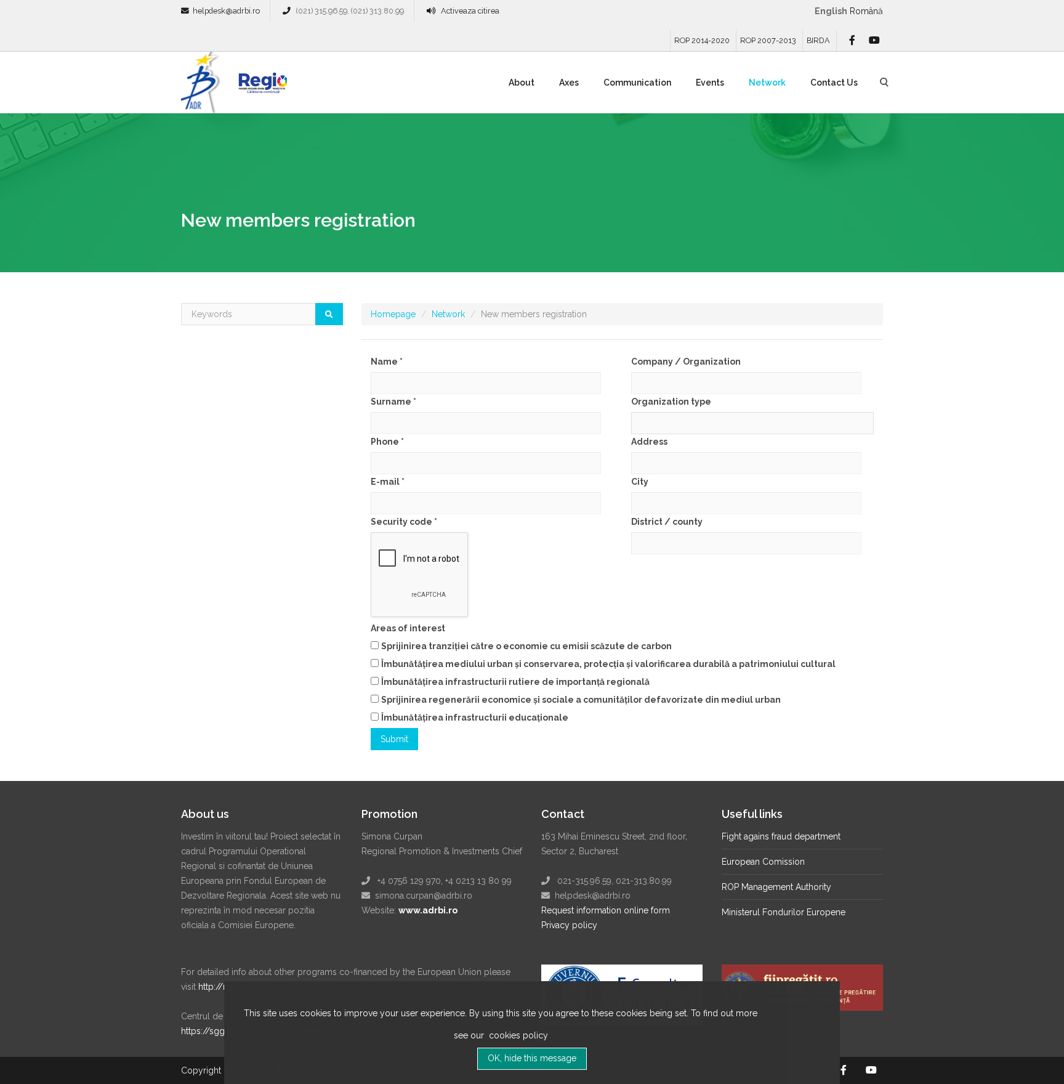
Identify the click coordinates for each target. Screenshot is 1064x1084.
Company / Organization (686, 361)
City (639, 482)
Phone (387, 442)
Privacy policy (569, 925)
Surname (393, 402)
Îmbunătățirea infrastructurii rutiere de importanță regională (515, 682)
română (866, 11)
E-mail (388, 482)
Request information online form (605, 910)
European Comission (763, 862)
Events (710, 82)
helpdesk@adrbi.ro (226, 10)
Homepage (393, 314)
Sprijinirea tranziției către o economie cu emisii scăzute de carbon (526, 646)
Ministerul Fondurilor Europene (783, 912)
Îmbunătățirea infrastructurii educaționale (474, 717)
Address (649, 442)
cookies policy (517, 1035)
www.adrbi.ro (427, 910)
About (521, 82)
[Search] (329, 314)
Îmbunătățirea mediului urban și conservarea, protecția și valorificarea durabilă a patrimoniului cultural (608, 664)
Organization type (671, 402)
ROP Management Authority (776, 887)
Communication (637, 82)
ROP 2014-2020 (702, 40)
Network (767, 82)
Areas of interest (408, 628)
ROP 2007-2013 (768, 40)
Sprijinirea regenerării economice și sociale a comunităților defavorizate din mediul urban (581, 700)
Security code (404, 522)
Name (387, 361)
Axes (569, 82)
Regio (260, 86)
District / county (667, 522)
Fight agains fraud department (781, 836)
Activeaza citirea (470, 10)
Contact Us (834, 82)
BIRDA (818, 40)
